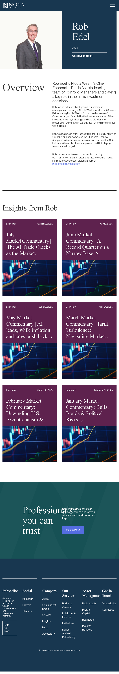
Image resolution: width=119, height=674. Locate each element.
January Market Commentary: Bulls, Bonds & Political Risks (87, 410)
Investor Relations (87, 627)
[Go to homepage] (13, 5)
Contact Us (108, 609)
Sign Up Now (6, 628)
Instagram (27, 598)
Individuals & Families (68, 615)
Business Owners (67, 605)
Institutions (68, 623)
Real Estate (88, 619)
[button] (113, 5)
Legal (45, 627)
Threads (27, 611)
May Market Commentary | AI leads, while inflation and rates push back (28, 327)
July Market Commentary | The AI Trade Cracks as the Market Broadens (28, 244)
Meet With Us (73, 529)
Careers (46, 615)
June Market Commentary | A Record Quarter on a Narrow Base (87, 244)
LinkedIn (26, 605)
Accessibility (48, 633)
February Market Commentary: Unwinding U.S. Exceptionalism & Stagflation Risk (24, 410)
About (45, 598)
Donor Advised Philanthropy (68, 633)
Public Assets (89, 603)
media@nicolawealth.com (66, 163)
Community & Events (49, 607)
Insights (46, 621)
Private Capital (86, 611)
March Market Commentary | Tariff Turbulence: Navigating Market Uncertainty (87, 327)
